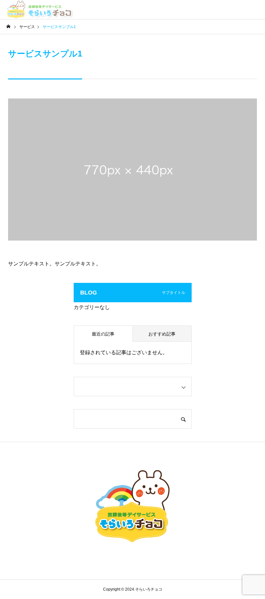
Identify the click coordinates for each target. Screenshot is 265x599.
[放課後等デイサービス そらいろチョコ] (40, 9)
